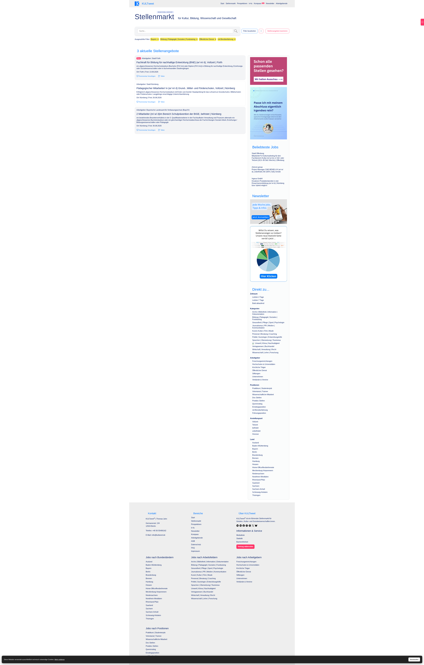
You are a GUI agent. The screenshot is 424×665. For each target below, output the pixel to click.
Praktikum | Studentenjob (262, 388)
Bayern (255, 449)
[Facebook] (244, 525)
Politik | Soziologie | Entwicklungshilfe (267, 337)
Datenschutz (196, 544)
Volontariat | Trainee (260, 391)
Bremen (255, 458)
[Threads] (250, 525)
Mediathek (240, 535)
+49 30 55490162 (159, 531)
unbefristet (256, 431)
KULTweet (241, 519)
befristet (255, 428)
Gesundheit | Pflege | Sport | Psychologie (268, 322)
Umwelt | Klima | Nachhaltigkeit (267, 343)
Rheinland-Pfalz (258, 480)
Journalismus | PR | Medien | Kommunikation (208, 572)
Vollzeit (255, 422)
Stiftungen (256, 373)
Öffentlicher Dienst (259, 370)
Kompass (259, 3)
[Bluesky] (256, 525)
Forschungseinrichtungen (262, 361)
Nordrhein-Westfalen (260, 477)
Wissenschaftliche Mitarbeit (263, 394)
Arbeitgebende (281, 3)
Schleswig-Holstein (260, 492)
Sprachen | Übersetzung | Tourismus (266, 340)
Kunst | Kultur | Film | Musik (263, 331)
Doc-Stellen (257, 398)
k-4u (250, 3)
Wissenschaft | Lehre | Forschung (265, 352)
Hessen (255, 464)
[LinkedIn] (237, 525)
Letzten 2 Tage (258, 297)
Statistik (239, 538)
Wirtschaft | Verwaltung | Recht (264, 349)
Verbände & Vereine (260, 380)
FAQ (193, 548)
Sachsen (255, 486)
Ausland (255, 443)
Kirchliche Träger (259, 367)
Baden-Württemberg (260, 446)
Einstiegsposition (259, 407)
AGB (193, 541)
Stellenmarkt (231, 3)
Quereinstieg (257, 404)
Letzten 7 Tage (258, 300)
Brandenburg (257, 455)
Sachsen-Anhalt (258, 489)
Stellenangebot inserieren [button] (277, 31)
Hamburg (256, 461)
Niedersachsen (258, 474)
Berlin (254, 452)
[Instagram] (247, 525)
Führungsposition (259, 413)
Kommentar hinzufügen (147, 76)
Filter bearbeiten (249, 31)
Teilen (163, 76)
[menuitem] (222, 3)
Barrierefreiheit (242, 542)
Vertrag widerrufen (245, 546)
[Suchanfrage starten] (236, 31)
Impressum (195, 551)
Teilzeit (255, 425)
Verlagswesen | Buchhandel (263, 346)
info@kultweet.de (158, 535)
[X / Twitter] (253, 525)
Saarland (255, 483)
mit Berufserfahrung (260, 410)
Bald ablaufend (258, 303)
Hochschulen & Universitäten (263, 364)
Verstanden (414, 659)
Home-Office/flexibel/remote (263, 467)
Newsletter (270, 3)
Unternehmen (257, 377)
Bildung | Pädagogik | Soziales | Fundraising (208, 565)
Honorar (255, 434)
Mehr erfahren (60, 659)
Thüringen (256, 495)
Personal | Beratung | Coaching (264, 334)
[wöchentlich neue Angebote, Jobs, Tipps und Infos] (268, 211)
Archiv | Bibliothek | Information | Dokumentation (210, 562)
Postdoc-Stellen (258, 401)
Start (222, 3)
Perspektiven (242, 3)
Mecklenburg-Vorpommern (262, 470)
